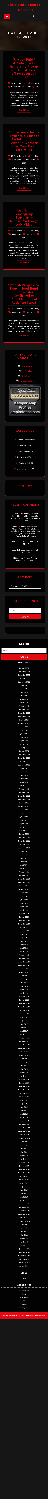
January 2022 (24, 834)
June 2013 (24, 1190)
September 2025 (24, 682)
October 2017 (24, 1010)
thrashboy (35, 83)
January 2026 (24, 668)
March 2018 (24, 993)
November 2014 (24, 1131)
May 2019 (24, 945)
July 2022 (24, 813)
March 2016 (24, 1076)
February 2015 (24, 1121)
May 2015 (24, 1111)
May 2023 (24, 779)
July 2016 (24, 1062)
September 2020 (24, 889)
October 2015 (24, 1093)
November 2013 (24, 1173)
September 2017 (24, 1014)
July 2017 (24, 1021)
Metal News (30, 159)
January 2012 (24, 1249)
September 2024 (24, 723)
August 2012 (24, 1225)
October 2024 (24, 720)
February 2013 (24, 1204)
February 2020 (24, 913)
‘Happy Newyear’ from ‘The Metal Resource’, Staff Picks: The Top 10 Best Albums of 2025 (25, 517)
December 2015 (24, 1086)
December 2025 (24, 671)
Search (25, 616)
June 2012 (24, 1231)
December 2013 (24, 1169)
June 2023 (24, 775)
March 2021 (24, 869)
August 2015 (24, 1100)
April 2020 (24, 907)
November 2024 (24, 716)
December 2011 (24, 1252)
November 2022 (24, 799)
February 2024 (24, 748)
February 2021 (24, 872)
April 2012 (24, 1238)
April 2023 (24, 782)
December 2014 (24, 1128)
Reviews (22, 463)
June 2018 (24, 983)
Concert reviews (24, 439)
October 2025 (24, 678)
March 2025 (24, 703)
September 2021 (24, 848)
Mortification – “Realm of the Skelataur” (27, 559)
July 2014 (24, 1145)
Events (28, 87)
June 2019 (24, 941)
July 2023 (24, 772)
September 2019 (24, 931)
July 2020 (24, 896)
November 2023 (24, 758)
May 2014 (24, 1152)
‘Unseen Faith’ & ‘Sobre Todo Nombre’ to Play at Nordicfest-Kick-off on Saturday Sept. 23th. (24, 68)
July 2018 (24, 979)
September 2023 (24, 765)
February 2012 (24, 1245)
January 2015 (24, 1124)
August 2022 (24, 810)
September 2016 (24, 1055)
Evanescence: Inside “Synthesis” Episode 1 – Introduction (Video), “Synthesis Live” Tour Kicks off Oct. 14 (24, 141)
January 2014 (24, 1166)
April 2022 (24, 824)
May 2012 (24, 1235)
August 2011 (24, 1266)
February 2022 (24, 830)
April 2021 (24, 865)
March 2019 (24, 952)
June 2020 (24, 900)
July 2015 (24, 1104)
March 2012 (24, 1242)
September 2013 (24, 1180)
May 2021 (24, 862)
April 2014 (24, 1155)
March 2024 (24, 744)
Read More (24, 110)
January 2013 (24, 1207)
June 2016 (24, 1066)
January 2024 (24, 751)
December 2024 (24, 713)
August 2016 (24, 1059)
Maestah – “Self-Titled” (31, 543)
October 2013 (24, 1176)
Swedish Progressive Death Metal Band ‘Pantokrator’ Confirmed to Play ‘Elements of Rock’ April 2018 (24, 293)
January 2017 (24, 1041)
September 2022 (24, 806)
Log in (24, 1278)
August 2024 (24, 727)
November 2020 (24, 882)
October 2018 (24, 969)
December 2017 (24, 1003)
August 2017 (24, 1017)
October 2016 (24, 1052)
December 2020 (24, 879)
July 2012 (24, 1228)
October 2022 (24, 803)
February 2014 (24, 1162)
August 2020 (24, 893)
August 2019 (24, 934)
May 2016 (24, 1069)
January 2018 (24, 1000)
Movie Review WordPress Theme (17, 1315)
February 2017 (24, 1038)
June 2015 (24, 1107)
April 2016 (24, 1072)
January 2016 (24, 1083)
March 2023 (24, 786)
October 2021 (24, 844)
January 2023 (24, 792)
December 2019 (24, 920)
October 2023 (24, 761)
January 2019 (24, 958)
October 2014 (24, 1135)
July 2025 (24, 689)
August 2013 (24, 1183)
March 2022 (24, 827)
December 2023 (24, 754)
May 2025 (24, 696)
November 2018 (24, 965)
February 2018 (24, 996)
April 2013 (24, 1197)
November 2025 (24, 675)
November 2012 (24, 1214)
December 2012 (24, 1211)
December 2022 (24, 796)
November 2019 (24, 924)
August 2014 (24, 1142)
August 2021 (24, 851)
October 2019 (24, 927)
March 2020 (24, 910)
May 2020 (24, 903)
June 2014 (24, 1148)
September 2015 (24, 1097)
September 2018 (24, 972)
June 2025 (24, 692)
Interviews (23, 451)
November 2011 (24, 1256)
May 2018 (24, 986)
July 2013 (24, 1187)
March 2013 (24, 1200)
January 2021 (24, 875)
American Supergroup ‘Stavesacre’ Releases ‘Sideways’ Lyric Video (24, 217)
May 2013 (24, 1193)
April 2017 (24, 1031)
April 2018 (24, 989)
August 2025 (24, 685)
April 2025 (24, 699)
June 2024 (24, 734)
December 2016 (24, 1045)
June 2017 (24, 1024)
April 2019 (24, 948)
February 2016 (24, 1079)
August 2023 (24, 768)
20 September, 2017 (18, 83)
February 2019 (24, 955)
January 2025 (24, 710)
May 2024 (24, 737)
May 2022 (24, 820)
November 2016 (24, 1048)
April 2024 (24, 741)
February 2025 (24, 706)
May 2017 (24, 1028)
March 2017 (24, 1034)
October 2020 (24, 886)
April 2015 (24, 1114)
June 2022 (24, 817)
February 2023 (24, 789)
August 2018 (24, 976)
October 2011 (24, 1259)
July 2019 (24, 938)
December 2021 (24, 837)
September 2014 (24, 1138)
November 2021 (24, 841)
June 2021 (24, 858)
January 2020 (24, 917)
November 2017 (24, 1007)
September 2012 (24, 1221)
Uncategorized (23, 469)
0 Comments (16, 87)
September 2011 (24, 1263)
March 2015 (24, 1117)
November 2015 (24, 1090)
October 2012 (24, 1218)
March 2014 (24, 1159)
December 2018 (24, 962)
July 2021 (24, 855)
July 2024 (24, 730)
